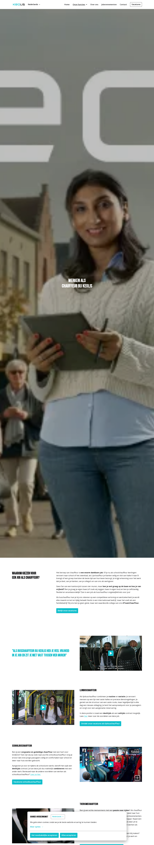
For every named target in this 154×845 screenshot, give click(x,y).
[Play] (111, 653)
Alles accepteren (68, 835)
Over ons (94, 4)
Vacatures (136, 4)
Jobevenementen (109, 4)
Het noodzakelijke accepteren (44, 835)
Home (67, 4)
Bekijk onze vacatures (67, 610)
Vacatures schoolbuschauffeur (27, 782)
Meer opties (35, 827)
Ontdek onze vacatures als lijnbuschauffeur (100, 723)
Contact (123, 4)
